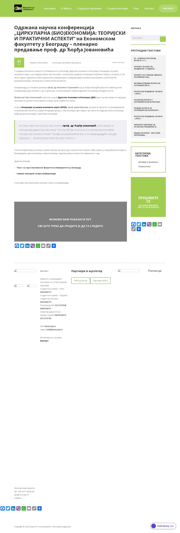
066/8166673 (60, 315)
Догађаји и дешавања (148, 162)
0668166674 (45, 308)
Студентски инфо (117, 8)
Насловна (50, 8)
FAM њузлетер (80, 280)
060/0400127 (45, 292)
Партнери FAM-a (100, 280)
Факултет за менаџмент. (41, 526)
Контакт (149, 8)
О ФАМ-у (66, 8)
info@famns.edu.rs (54, 329)
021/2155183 (45, 318)
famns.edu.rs (50, 326)
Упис (136, 8)
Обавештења (144, 166)
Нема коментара (118, 62)
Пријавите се (148, 199)
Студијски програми (89, 8)
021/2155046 (60, 305)
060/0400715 (45, 302)
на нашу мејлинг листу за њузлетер (148, 206)
